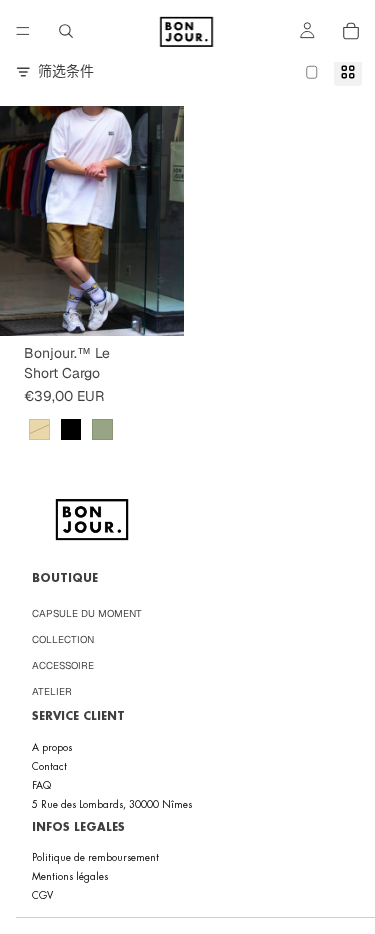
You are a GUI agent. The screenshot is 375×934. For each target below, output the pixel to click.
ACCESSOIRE (63, 665)
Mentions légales (70, 876)
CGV (42, 895)
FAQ (41, 785)
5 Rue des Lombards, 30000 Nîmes (112, 804)
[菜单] (23, 31)
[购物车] (351, 31)
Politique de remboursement (95, 857)
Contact (49, 766)
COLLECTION (63, 639)
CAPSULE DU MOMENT (87, 613)
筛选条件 (66, 71)
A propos (52, 747)
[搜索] (66, 31)
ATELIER (52, 691)
